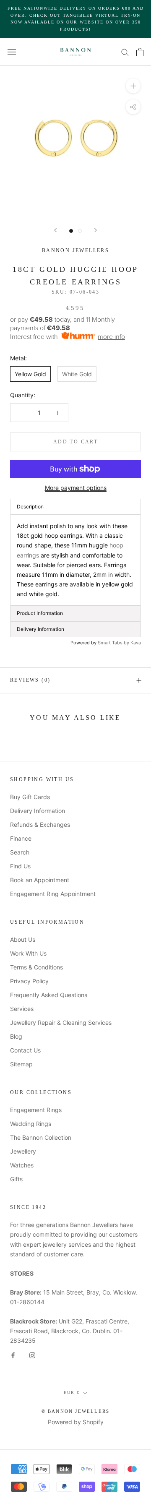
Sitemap (21, 1064)
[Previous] (55, 230)
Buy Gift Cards (30, 796)
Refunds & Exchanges (40, 824)
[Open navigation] (12, 52)
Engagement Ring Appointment (53, 893)
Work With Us (28, 953)
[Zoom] (133, 85)
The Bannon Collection (40, 1137)
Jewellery (23, 1151)
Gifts (16, 1179)
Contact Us (25, 1050)
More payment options (76, 487)
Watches (22, 1165)
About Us (22, 939)
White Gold (77, 374)
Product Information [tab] (40, 613)
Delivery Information (37, 810)
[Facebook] (13, 1355)
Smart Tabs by (114, 643)
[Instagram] (32, 1355)
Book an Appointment (39, 879)
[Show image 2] (80, 231)
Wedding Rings (30, 1123)
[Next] (95, 230)
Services (22, 1008)
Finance (20, 838)
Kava (135, 643)
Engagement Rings (36, 1109)
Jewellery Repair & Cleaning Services (61, 1022)
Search (19, 852)
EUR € (72, 1392)
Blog (16, 1036)
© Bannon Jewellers (76, 1411)
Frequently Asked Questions (48, 994)
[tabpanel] (75, 559)
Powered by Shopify (76, 1421)
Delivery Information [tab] (40, 629)
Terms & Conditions (36, 967)
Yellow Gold (30, 374)
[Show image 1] (71, 231)
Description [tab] (30, 506)
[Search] (125, 51)
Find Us (20, 866)
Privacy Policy (29, 981)
